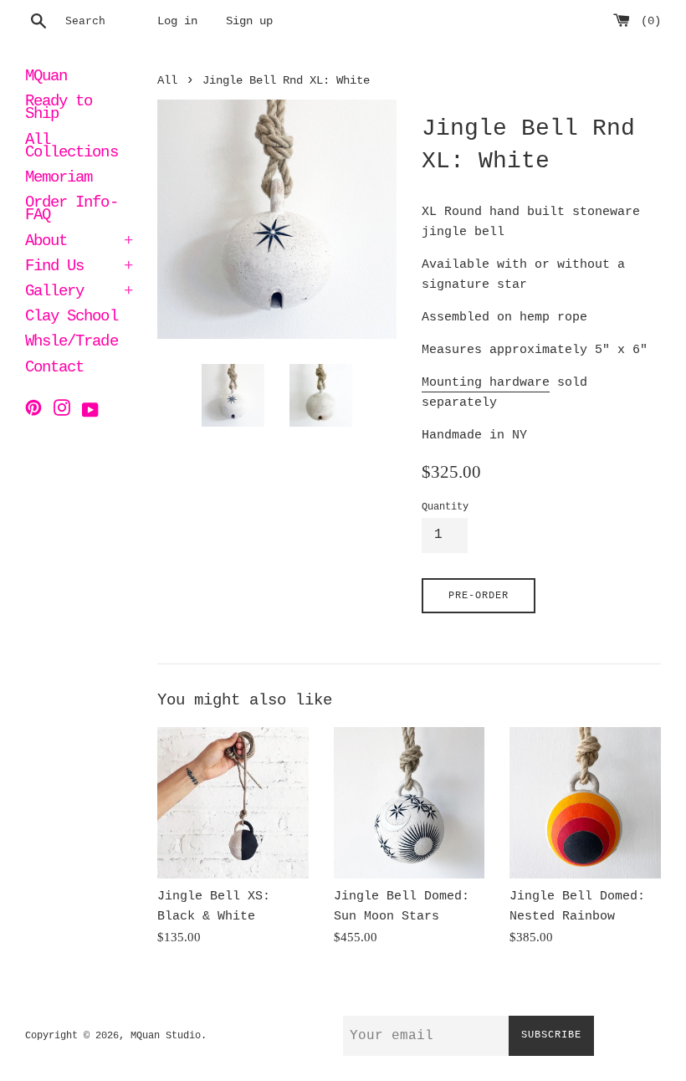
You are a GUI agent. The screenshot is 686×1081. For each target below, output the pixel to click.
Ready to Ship (58, 109)
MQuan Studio (166, 1036)
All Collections (71, 147)
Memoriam (58, 179)
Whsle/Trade (71, 343)
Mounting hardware (486, 383)
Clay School (71, 317)
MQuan (46, 77)
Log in (177, 21)
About (78, 242)
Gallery (78, 292)
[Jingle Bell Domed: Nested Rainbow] (585, 803)
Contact (54, 369)
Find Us (78, 267)
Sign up (249, 21)
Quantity (445, 507)
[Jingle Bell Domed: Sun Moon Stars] (409, 803)
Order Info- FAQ (71, 210)
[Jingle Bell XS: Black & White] (233, 803)
